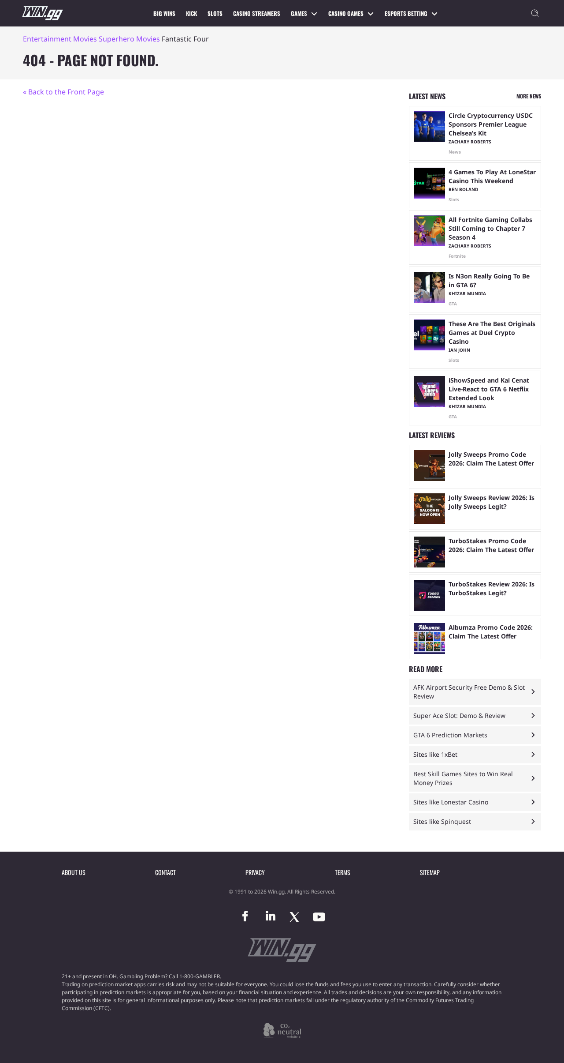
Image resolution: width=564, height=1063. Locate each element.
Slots (215, 13)
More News (528, 96)
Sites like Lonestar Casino (450, 802)
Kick (191, 13)
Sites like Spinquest (442, 821)
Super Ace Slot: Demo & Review (459, 715)
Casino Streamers (256, 13)
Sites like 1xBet (435, 754)
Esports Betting (406, 13)
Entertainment (47, 39)
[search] (535, 13)
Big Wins (164, 13)
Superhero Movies (129, 39)
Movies (85, 39)
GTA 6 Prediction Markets (450, 735)
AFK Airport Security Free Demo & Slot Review (469, 691)
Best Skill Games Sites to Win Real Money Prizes (463, 778)
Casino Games (346, 13)
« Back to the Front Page (63, 92)
